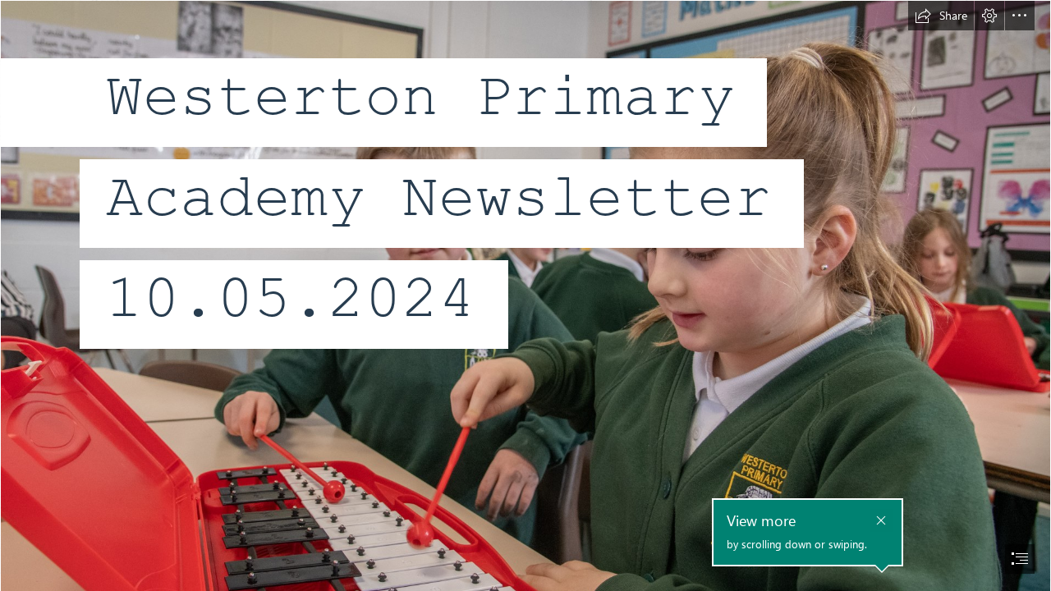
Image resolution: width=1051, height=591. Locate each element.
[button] (941, 15)
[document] (525, 295)
